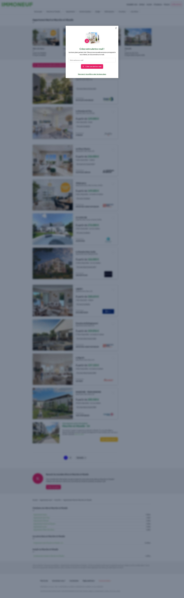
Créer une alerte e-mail (93, 66)
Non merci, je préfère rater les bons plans (92, 74)
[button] (116, 28)
